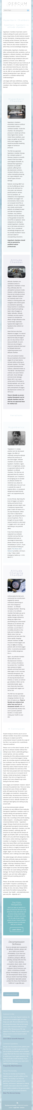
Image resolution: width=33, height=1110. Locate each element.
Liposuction (11, 994)
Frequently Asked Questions (12, 1066)
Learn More (16, 929)
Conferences (21, 1001)
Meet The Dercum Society (11, 1093)
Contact (22, 1107)
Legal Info (16, 1107)
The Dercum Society (10, 1105)
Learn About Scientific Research (13, 1038)
